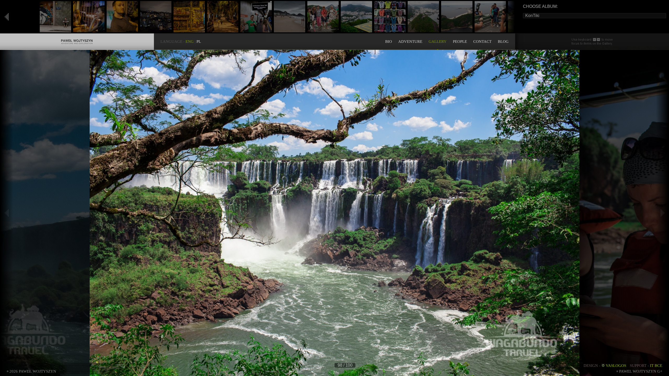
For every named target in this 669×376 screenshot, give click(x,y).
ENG (190, 41)
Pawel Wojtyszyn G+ (640, 371)
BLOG (503, 41)
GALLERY (438, 41)
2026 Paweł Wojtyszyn (32, 371)
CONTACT (482, 41)
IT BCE (656, 365)
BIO (388, 41)
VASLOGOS (616, 365)
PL (199, 41)
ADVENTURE (410, 41)
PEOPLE (460, 41)
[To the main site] (77, 36)
